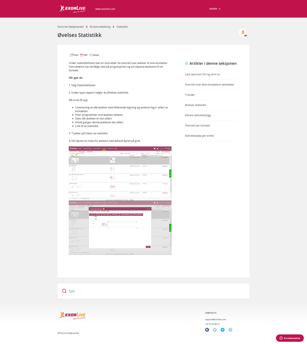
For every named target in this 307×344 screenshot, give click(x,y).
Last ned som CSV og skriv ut (202, 74)
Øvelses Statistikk (195, 105)
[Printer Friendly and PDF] (84, 55)
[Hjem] (72, 9)
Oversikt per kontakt (197, 125)
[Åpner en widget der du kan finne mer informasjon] (290, 338)
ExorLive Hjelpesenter (71, 26)
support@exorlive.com (215, 319)
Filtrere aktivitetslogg (198, 115)
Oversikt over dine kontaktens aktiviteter (209, 84)
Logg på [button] (238, 8)
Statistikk (122, 26)
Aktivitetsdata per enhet (199, 135)
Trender (190, 95)
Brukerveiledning (100, 26)
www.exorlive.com (105, 8)
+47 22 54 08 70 (212, 324)
